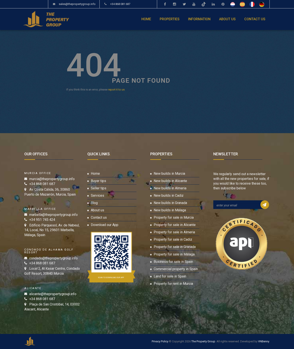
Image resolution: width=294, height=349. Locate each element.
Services (97, 195)
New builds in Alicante (170, 181)
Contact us (254, 19)
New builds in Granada (170, 203)
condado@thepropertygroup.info (53, 258)
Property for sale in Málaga (174, 254)
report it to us (116, 89)
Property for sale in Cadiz (173, 239)
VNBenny (263, 341)
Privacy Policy (160, 341)
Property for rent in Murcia (173, 284)
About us (227, 19)
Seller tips (98, 188)
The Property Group (203, 341)
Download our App (104, 225)
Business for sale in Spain (173, 262)
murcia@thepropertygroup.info (52, 179)
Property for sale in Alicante (175, 225)
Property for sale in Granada (175, 247)
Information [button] (199, 19)
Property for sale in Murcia (174, 217)
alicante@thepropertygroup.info (52, 294)
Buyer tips (98, 181)
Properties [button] (169, 19)
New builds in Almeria (170, 188)
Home (146, 19)
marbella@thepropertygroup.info (53, 215)
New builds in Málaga (170, 210)
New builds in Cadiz (169, 195)
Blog (94, 203)
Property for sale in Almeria (174, 232)
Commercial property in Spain (176, 269)
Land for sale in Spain (170, 276)
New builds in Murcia (169, 173)
